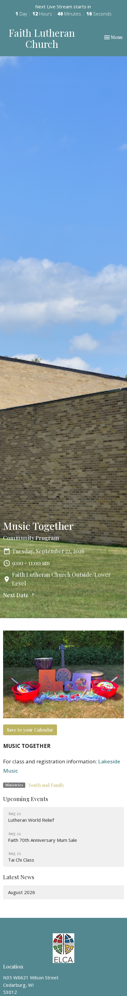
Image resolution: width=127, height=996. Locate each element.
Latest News (18, 877)
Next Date (16, 595)
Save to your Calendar (30, 730)
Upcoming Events (25, 799)
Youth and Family (46, 785)
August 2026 (21, 892)
